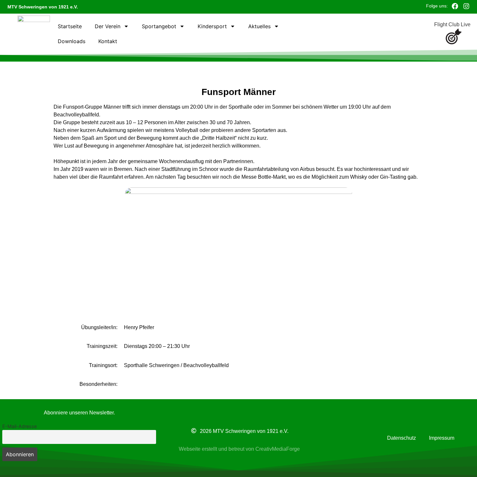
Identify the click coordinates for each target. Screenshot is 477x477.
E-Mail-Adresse (19, 426)
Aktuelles (259, 26)
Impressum (441, 438)
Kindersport (212, 26)
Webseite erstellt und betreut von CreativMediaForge (239, 449)
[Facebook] (455, 6)
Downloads (71, 41)
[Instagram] (466, 6)
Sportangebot (159, 26)
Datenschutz (401, 438)
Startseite (70, 26)
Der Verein (107, 26)
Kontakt (107, 41)
